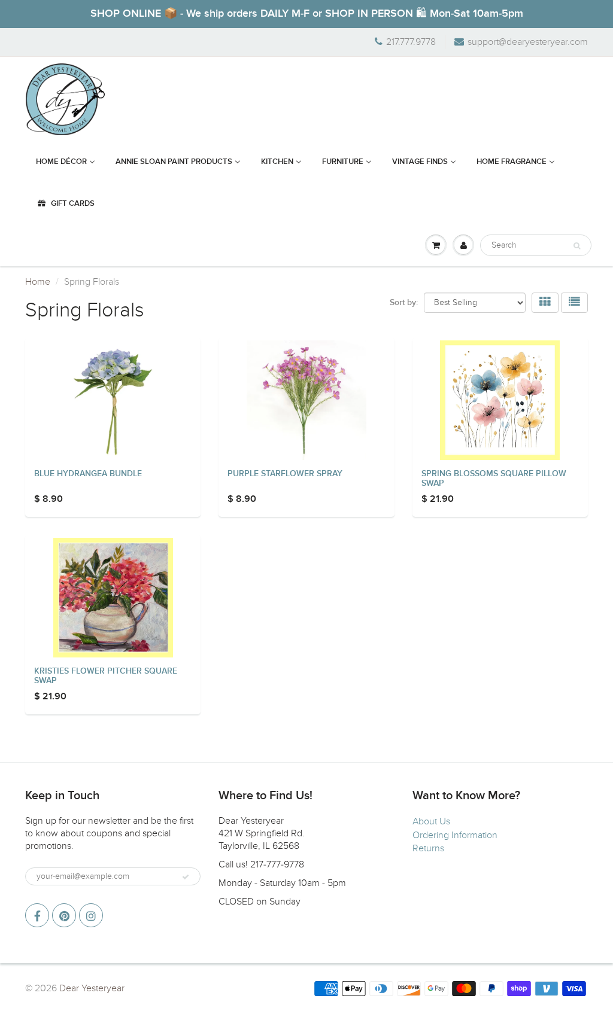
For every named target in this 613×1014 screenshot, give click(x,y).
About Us (431, 821)
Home (37, 282)
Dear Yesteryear (92, 988)
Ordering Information (454, 835)
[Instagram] (91, 915)
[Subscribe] (185, 877)
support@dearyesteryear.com (528, 42)
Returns (428, 848)
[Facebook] (37, 915)
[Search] (577, 245)
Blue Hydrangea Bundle (88, 474)
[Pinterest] (64, 915)
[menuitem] (65, 162)
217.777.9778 (411, 42)
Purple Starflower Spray (284, 474)
